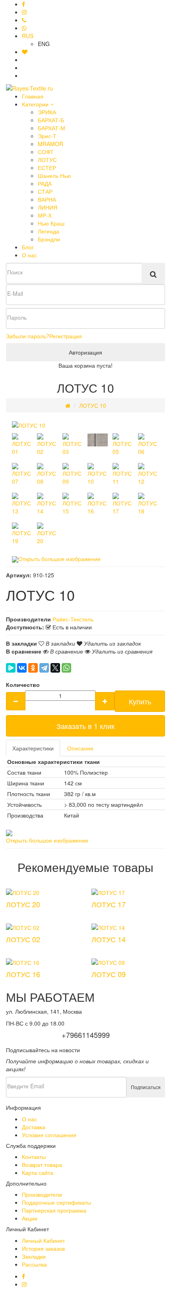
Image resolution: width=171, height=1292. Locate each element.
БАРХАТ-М (51, 128)
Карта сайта (37, 1172)
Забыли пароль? (27, 336)
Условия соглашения (49, 1135)
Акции (29, 1218)
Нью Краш (51, 223)
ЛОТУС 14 (108, 939)
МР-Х (45, 215)
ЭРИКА (47, 112)
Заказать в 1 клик (85, 726)
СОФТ (46, 152)
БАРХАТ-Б (51, 120)
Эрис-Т (47, 136)
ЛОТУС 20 (23, 904)
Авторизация (85, 352)
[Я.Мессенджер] (11, 668)
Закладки (34, 1256)
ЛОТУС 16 (23, 974)
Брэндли (49, 239)
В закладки (59, 643)
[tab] (33, 748)
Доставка (33, 1127)
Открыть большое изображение (59, 559)
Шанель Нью (54, 175)
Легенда (48, 231)
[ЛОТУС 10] (28, 424)
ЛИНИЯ (47, 207)
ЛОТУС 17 (108, 904)
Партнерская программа (54, 1210)
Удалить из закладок (111, 643)
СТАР (45, 191)
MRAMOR (50, 144)
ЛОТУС (47, 160)
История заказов (43, 1248)
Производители (42, 1194)
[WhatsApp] (66, 668)
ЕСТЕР (47, 168)
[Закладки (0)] (24, 52)
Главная (32, 96)
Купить (140, 701)
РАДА (45, 183)
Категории (36, 104)
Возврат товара (42, 1165)
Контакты (34, 1157)
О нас (29, 255)
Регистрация (65, 336)
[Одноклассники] (33, 668)
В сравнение (66, 651)
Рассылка (34, 1264)
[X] (55, 668)
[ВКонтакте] (22, 668)
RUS (27, 36)
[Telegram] (44, 668)
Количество (23, 684)
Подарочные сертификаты (56, 1202)
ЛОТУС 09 (108, 974)
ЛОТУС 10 (92, 405)
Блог (28, 247)
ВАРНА (47, 199)
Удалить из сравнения (121, 651)
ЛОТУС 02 (23, 939)
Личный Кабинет (43, 1240)
